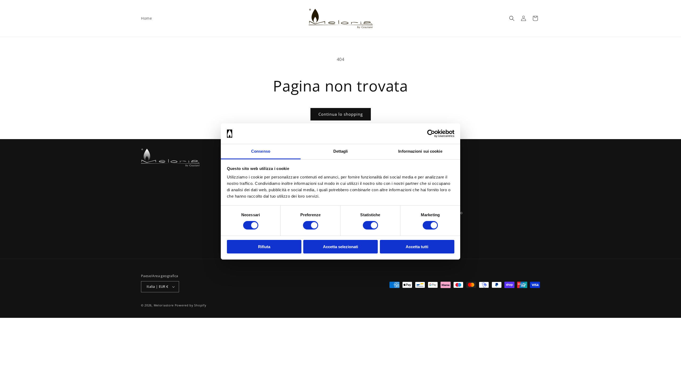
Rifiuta (264, 246)
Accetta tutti (417, 246)
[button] (512, 18)
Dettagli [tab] (340, 151)
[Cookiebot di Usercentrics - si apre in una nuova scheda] (431, 134)
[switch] (310, 225)
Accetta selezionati (340, 246)
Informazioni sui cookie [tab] (420, 151)
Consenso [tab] (260, 151)
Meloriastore (164, 305)
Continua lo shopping (340, 114)
